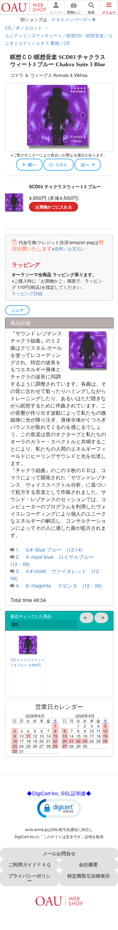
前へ (32, 164)
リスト (61, 164)
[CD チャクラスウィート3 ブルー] (28, 652)
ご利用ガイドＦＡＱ (29, 864)
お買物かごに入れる (53, 207)
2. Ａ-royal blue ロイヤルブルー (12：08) (54, 560)
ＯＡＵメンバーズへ (71, 19)
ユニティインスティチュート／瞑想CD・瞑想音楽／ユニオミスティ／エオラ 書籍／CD (59, 39)
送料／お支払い (69, 248)
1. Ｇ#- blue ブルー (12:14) (48, 549)
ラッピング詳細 (27, 293)
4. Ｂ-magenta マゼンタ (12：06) (58, 585)
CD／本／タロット (23, 28)
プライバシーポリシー (29, 878)
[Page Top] (106, 897)
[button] (59, 808)
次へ (85, 164)
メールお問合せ (59, 853)
